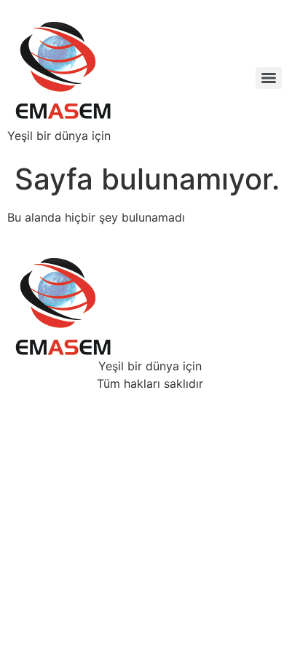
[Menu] (269, 78)
